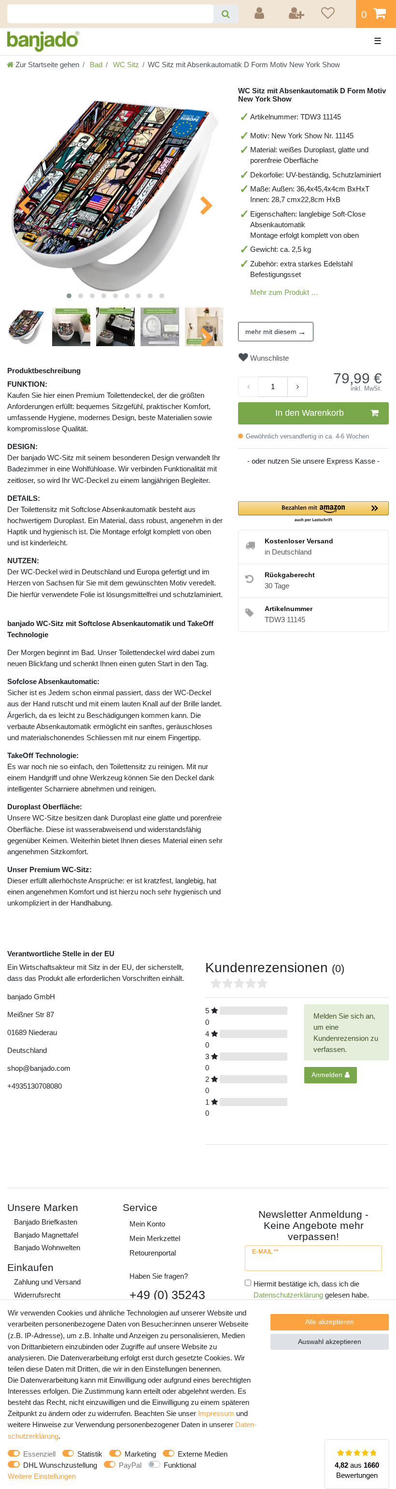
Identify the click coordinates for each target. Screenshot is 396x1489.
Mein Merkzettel (154, 1238)
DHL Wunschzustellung (60, 1465)
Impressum (216, 1413)
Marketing (140, 1454)
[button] (313, 512)
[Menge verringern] (248, 387)
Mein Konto (147, 1224)
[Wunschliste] (335, 14)
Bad (95, 64)
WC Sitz (125, 64)
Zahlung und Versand (47, 1282)
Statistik (89, 1454)
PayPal (130, 1465)
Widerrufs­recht (37, 1295)
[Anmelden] (260, 14)
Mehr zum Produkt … (284, 292)
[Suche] (225, 13)
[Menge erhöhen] (297, 387)
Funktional (180, 1465)
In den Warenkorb (309, 413)
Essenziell (39, 1454)
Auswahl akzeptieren (329, 1341)
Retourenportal (152, 1253)
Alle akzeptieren (329, 1322)
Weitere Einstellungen (42, 1476)
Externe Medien (202, 1454)
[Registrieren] (297, 14)
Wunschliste (268, 358)
